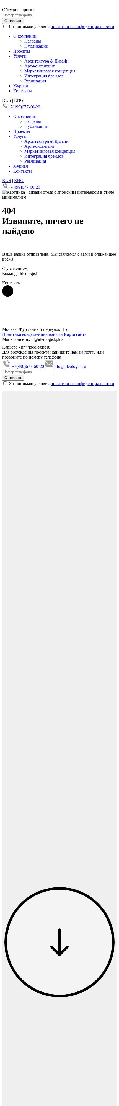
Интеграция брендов (44, 76)
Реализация (35, 81)
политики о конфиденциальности (82, 26)
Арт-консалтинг (39, 66)
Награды (32, 41)
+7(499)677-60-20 (24, 107)
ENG (19, 100)
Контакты (22, 91)
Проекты (21, 51)
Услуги (20, 56)
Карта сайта (75, 334)
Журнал (20, 86)
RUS (6, 100)
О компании (25, 36)
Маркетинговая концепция (49, 71)
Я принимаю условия (61, 383)
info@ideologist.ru (69, 366)
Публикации (36, 46)
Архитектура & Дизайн (46, 61)
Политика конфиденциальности (33, 334)
